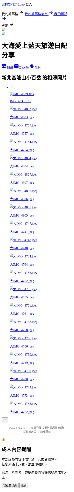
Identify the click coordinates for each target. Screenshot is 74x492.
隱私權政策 (29, 431)
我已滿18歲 (10, 485)
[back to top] (5, 419)
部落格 (24, 67)
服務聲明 (45, 431)
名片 (38, 67)
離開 (23, 485)
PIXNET (22, 427)
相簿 (10, 67)
